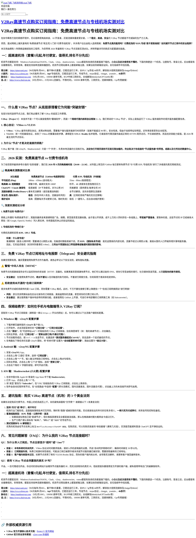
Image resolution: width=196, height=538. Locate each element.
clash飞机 (27, 3)
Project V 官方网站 (45, 531)
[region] (98, 187)
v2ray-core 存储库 (41, 534)
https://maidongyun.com (21, 77)
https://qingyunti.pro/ (19, 70)
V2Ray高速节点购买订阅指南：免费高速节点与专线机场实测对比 (63, 21)
